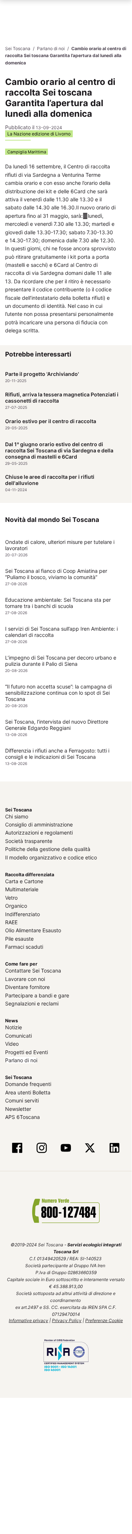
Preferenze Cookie (104, 1320)
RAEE (11, 922)
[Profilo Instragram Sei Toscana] (41, 1148)
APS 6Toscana (22, 1116)
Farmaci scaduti (24, 946)
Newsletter (18, 1108)
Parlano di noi (21, 1060)
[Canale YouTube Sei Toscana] (66, 1148)
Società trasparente (28, 840)
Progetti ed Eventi (26, 1052)
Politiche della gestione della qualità (47, 849)
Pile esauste (19, 938)
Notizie (13, 1027)
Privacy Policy (67, 1320)
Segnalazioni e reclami (32, 1003)
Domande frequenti (28, 1084)
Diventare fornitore (27, 987)
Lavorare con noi (25, 978)
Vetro (11, 897)
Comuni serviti (22, 1100)
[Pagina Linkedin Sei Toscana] (114, 1148)
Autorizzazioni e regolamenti (39, 832)
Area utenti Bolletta (27, 1092)
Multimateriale (21, 889)
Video (12, 1044)
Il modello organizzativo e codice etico (51, 857)
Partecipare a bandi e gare (37, 995)
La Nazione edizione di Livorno (39, 133)
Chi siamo (16, 816)
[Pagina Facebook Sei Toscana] (17, 1148)
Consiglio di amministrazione (39, 824)
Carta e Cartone (24, 881)
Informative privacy (28, 1320)
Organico (16, 906)
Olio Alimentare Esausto (33, 930)
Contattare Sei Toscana (33, 970)
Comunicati (18, 1035)
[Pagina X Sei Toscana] (90, 1148)
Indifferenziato (22, 914)
